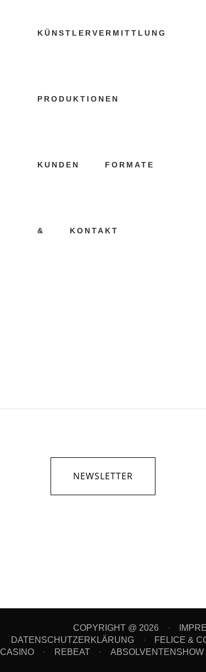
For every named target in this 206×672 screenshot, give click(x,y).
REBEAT (72, 652)
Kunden (96, 272)
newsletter (103, 476)
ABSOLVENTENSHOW (157, 652)
